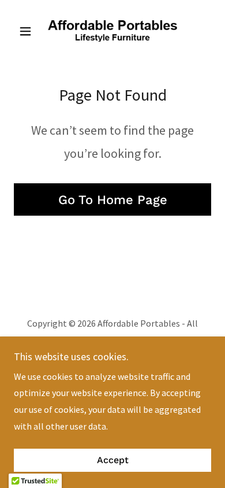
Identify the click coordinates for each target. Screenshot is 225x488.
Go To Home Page (112, 200)
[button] (28, 31)
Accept (113, 460)
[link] (112, 31)
